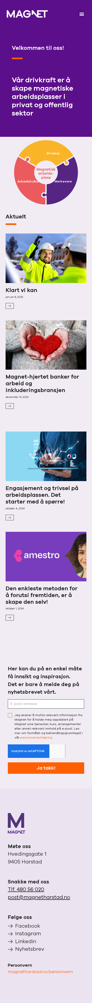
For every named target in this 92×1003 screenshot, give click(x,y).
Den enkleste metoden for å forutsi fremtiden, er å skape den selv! (41, 595)
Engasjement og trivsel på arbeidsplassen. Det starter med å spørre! (42, 495)
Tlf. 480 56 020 (26, 889)
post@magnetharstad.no (39, 897)
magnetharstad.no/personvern (40, 972)
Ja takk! (46, 768)
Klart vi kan (21, 290)
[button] (81, 14)
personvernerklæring (36, 737)
